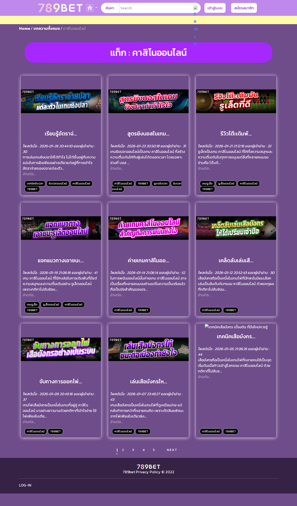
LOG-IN (25, 485)
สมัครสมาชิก (244, 8)
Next (172, 449)
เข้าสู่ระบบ (215, 8)
